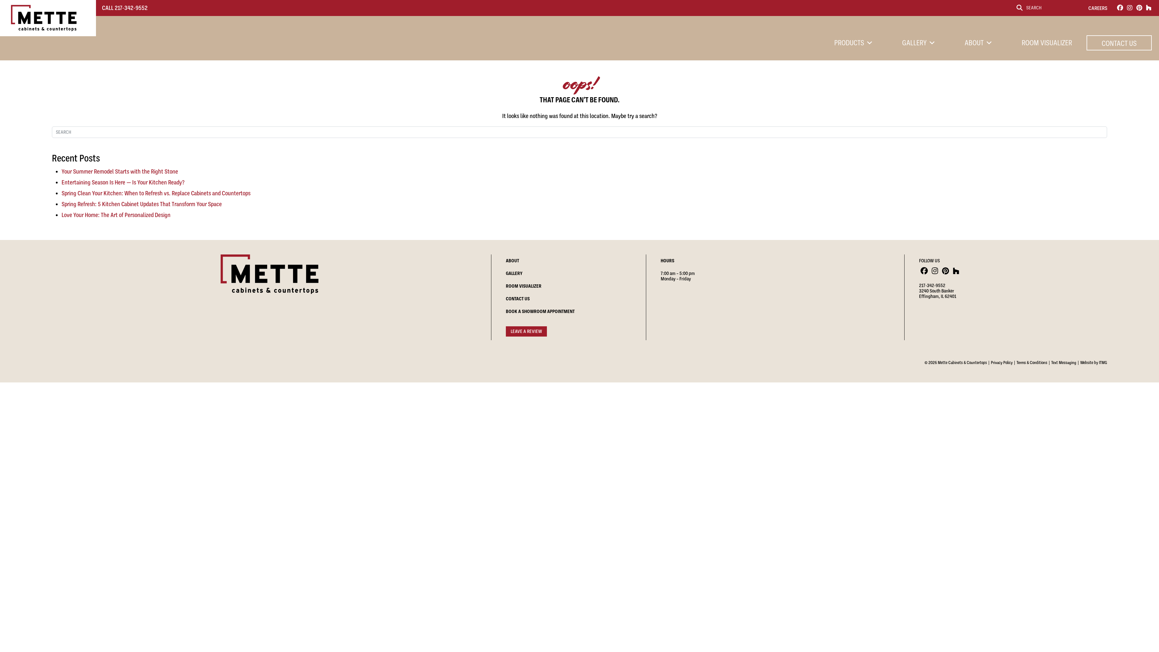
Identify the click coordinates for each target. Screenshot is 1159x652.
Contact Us (1119, 43)
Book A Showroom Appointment (540, 311)
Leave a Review (526, 331)
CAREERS (1097, 8)
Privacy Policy (1002, 362)
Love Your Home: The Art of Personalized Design (116, 215)
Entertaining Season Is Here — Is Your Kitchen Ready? (123, 182)
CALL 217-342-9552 (125, 8)
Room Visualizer (1047, 43)
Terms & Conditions (1032, 362)
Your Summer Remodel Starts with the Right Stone (120, 171)
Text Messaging (1063, 362)
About (974, 43)
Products (849, 43)
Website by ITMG (1093, 362)
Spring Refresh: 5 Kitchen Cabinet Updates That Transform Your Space (142, 204)
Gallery (914, 43)
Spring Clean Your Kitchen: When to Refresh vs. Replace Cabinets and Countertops (156, 193)
